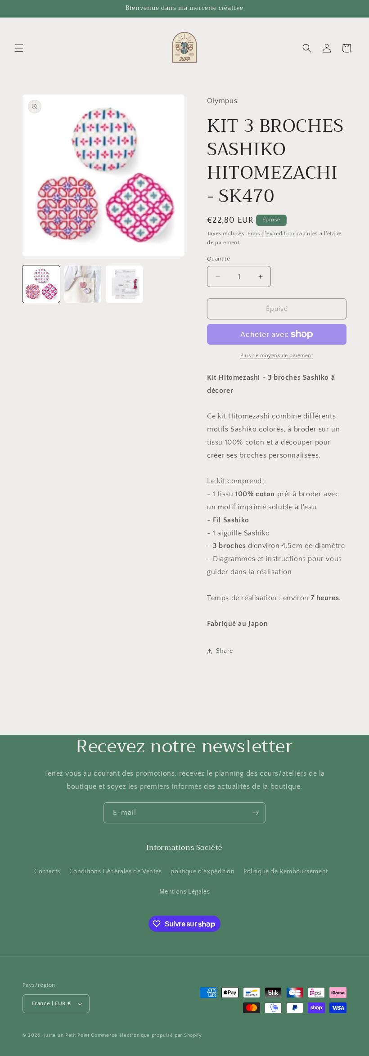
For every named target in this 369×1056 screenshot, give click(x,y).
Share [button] (224, 651)
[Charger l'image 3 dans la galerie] (124, 284)
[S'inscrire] (255, 812)
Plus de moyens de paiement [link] (276, 356)
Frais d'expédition (271, 234)
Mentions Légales (184, 891)
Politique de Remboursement (285, 871)
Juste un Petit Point (67, 1035)
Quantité (218, 259)
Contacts (47, 871)
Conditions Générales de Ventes (115, 871)
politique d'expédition (202, 871)
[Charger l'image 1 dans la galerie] (41, 284)
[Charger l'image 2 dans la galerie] (83, 284)
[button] (19, 48)
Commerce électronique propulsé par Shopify (146, 1035)
